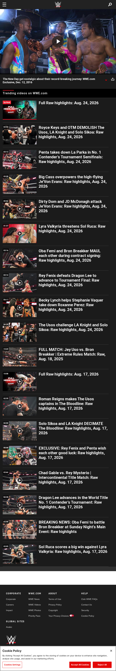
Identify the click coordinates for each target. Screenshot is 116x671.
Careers (10, 604)
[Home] (58, 4)
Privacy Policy (55, 604)
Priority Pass (34, 616)
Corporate (11, 599)
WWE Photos (34, 610)
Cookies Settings (12, 664)
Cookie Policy (87, 616)
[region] (58, 658)
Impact (9, 610)
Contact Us (86, 604)
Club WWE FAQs (89, 599)
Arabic (9, 627)
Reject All (102, 664)
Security (85, 610)
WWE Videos (34, 604)
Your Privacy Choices (58, 616)
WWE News (34, 599)
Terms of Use (54, 599)
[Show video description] (106, 79)
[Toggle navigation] (4, 4)
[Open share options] (112, 79)
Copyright (53, 610)
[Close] (111, 650)
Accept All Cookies (80, 664)
